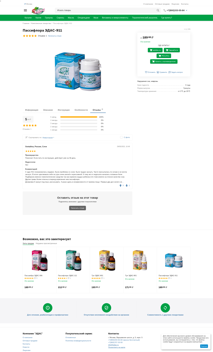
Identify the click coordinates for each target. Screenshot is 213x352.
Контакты (184, 4)
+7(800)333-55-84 (176, 10)
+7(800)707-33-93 (115, 342)
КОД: (185, 29)
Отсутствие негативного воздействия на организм (106, 315)
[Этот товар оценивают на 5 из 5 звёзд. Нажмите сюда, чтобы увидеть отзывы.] (30, 35)
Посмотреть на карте (116, 347)
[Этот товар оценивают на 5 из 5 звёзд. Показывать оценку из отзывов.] (29, 278)
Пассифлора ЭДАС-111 (67, 275)
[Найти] (158, 10)
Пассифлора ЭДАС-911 (168, 275)
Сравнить (163, 72)
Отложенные (70, 337)
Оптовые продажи (162, 4)
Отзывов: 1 (42, 36)
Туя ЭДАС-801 (97, 275)
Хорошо (204, 346)
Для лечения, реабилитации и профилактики (47, 315)
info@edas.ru (113, 345)
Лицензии (175, 4)
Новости (26, 347)
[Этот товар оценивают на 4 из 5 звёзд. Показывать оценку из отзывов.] (62, 278)
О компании (148, 4)
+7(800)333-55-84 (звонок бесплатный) (124, 340)
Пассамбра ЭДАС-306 (33, 275)
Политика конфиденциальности (78, 341)
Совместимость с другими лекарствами (165, 315)
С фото (127, 137)
